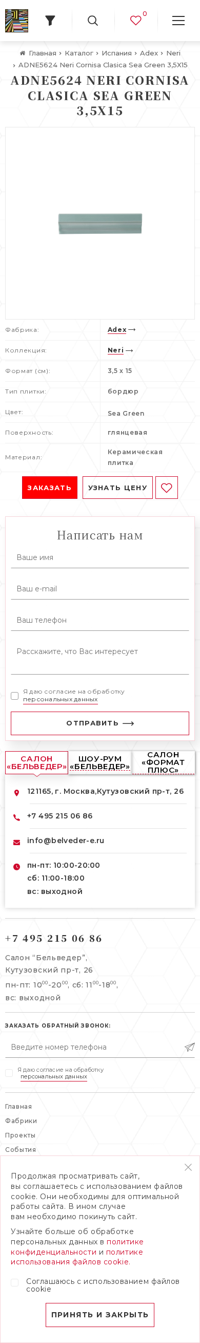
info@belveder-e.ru (66, 840)
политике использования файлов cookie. (77, 1257)
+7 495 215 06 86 (60, 815)
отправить (92, 723)
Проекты (20, 1135)
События (20, 1149)
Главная (18, 1106)
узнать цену (117, 487)
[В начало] (16, 20)
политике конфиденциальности (77, 1247)
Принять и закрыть (100, 1314)
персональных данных (60, 699)
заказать (49, 487)
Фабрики (21, 1121)
